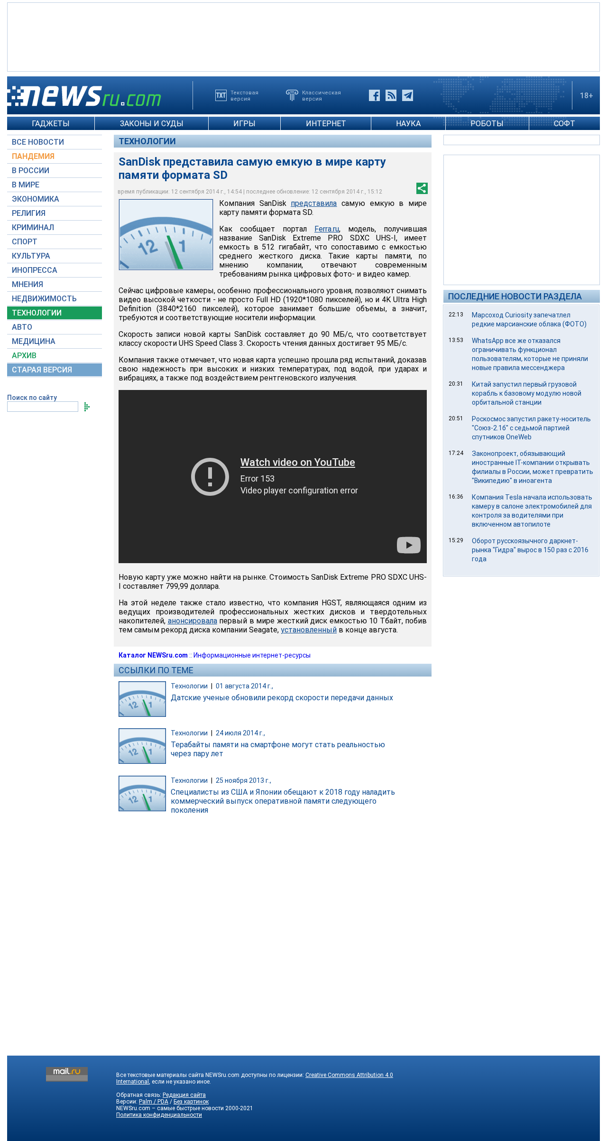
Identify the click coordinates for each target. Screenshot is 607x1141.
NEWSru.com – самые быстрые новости (170, 1108)
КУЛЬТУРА (31, 255)
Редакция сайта (184, 1095)
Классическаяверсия (321, 95)
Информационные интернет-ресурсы (252, 655)
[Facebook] (374, 95)
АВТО (22, 327)
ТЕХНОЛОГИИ (37, 312)
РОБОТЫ (487, 123)
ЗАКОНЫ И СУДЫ (152, 123)
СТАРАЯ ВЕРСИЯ (42, 369)
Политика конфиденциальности (159, 1115)
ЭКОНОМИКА (35, 199)
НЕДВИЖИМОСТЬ (44, 298)
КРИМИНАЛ (33, 227)
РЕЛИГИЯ (29, 213)
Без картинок (191, 1101)
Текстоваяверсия (244, 95)
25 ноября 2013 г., (243, 780)
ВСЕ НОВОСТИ (38, 142)
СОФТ (564, 123)
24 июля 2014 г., (240, 733)
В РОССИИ (30, 170)
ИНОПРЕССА (34, 270)
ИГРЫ (244, 123)
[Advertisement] (303, 36)
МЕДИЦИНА (33, 341)
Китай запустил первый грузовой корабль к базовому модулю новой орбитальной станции (526, 393)
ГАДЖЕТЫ (51, 123)
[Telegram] (407, 95)
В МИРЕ (25, 184)
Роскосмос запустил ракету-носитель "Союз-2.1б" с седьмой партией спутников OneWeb (531, 428)
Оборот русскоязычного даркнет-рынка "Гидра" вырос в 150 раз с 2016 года (530, 550)
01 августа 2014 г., (244, 686)
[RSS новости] (391, 95)
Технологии (147, 141)
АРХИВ (24, 355)
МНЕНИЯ (27, 284)
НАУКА (408, 123)
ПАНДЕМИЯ (33, 156)
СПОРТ (24, 241)
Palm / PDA (153, 1101)
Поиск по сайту (32, 397)
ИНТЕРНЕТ (326, 123)
